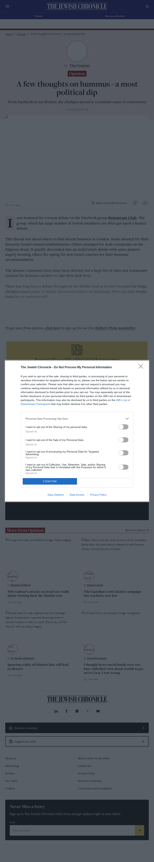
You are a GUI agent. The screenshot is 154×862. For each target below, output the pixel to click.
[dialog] (77, 431)
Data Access (77, 494)
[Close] (142, 367)
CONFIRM (50, 481)
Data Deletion (56, 494)
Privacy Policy (98, 494)
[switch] (123, 426)
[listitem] (77, 419)
